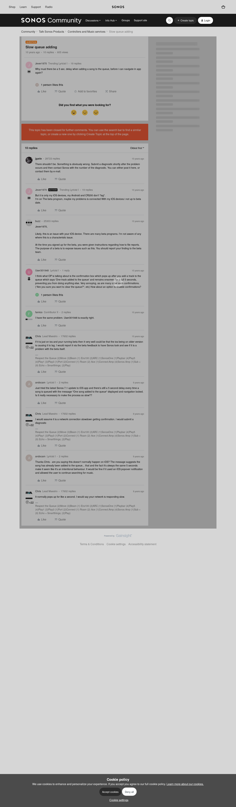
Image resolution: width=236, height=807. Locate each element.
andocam (40, 382)
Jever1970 (41, 63)
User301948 (42, 270)
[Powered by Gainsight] (118, 536)
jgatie (38, 158)
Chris (38, 336)
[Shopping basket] (223, 7)
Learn (23, 7)
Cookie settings (116, 544)
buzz (37, 221)
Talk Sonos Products (51, 31)
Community (28, 31)
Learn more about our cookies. (185, 784)
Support (36, 7)
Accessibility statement (142, 544)
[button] (185, 20)
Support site (140, 20)
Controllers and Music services (86, 31)
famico (39, 312)
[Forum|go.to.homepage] (51, 20)
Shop (12, 7)
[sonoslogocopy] (118, 7)
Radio (49, 7)
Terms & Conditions (92, 544)
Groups (126, 20)
